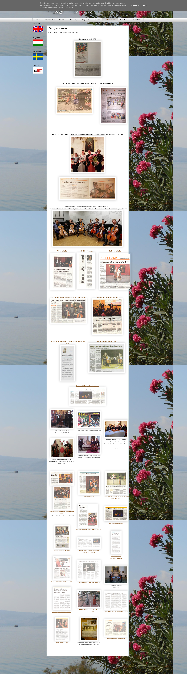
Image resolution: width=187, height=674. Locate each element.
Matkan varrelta (110, 20)
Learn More (135, 5)
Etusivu (37, 20)
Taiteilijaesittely (49, 20)
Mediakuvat (124, 20)
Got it (145, 5)
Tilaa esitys (74, 20)
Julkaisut (97, 20)
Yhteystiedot (137, 20)
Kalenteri (62, 20)
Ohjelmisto (85, 20)
